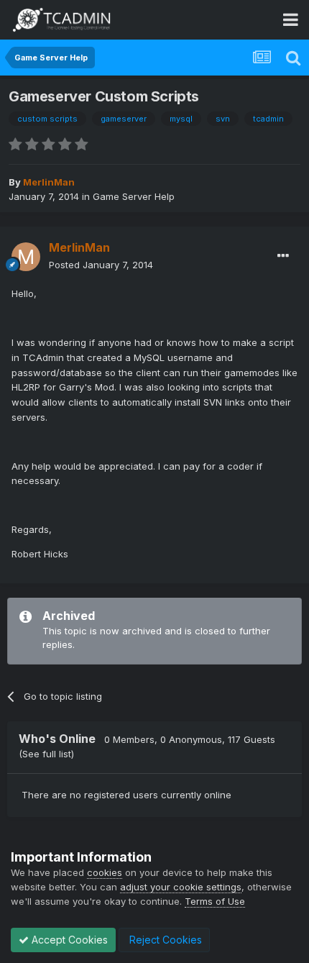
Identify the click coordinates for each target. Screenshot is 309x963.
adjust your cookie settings (180, 887)
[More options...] (283, 256)
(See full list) (46, 753)
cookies (104, 872)
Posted (101, 264)
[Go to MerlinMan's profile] (25, 256)
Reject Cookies (164, 940)
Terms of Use (215, 901)
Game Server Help (134, 196)
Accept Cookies (68, 940)
